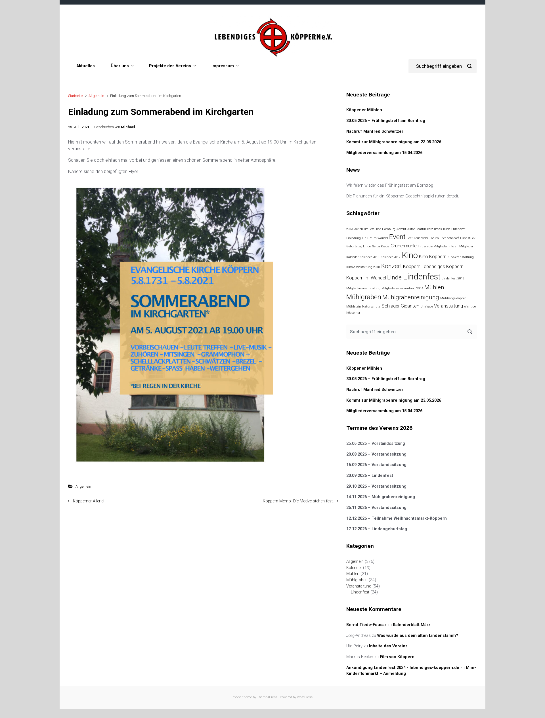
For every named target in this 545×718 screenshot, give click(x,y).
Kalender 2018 (370, 257)
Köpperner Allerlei (88, 501)
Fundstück (467, 238)
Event (397, 237)
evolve (237, 697)
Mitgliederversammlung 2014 (402, 288)
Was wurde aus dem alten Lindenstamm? (417, 635)
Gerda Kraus (380, 246)
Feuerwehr (421, 238)
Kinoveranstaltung (461, 257)
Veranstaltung (448, 306)
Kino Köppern (433, 256)
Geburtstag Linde (358, 246)
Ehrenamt (458, 229)
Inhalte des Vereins (388, 646)
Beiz (430, 229)
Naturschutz (371, 306)
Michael (128, 127)
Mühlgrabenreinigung (410, 297)
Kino (410, 255)
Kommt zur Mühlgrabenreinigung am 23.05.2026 (393, 142)
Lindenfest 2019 (453, 278)
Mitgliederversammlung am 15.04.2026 (384, 152)
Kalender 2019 (391, 257)
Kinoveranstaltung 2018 (363, 267)
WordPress (305, 697)
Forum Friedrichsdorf (444, 238)
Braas (438, 229)
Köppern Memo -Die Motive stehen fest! (298, 501)
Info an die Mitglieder (432, 246)
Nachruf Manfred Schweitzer (374, 131)
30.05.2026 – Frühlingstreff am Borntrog (385, 120)
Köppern (411, 266)
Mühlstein (353, 306)
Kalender (352, 257)
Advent (401, 229)
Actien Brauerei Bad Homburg (374, 229)
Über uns (120, 66)
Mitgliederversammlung (363, 288)
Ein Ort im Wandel (375, 238)
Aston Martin (416, 229)
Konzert (391, 266)
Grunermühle (404, 246)
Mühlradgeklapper (453, 298)
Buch (446, 229)
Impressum (222, 66)
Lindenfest (422, 276)
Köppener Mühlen (364, 110)
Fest (410, 238)
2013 (349, 229)
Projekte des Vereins (170, 66)
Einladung (353, 238)
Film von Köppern (397, 656)
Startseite (75, 96)
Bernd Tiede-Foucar (366, 624)
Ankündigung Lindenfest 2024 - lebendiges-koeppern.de (402, 667)
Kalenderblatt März (412, 624)
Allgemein (96, 96)
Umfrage (426, 306)
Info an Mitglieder (460, 246)
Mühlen (434, 287)
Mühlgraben (363, 297)
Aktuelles (85, 66)
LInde (394, 277)
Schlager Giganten (400, 306)
